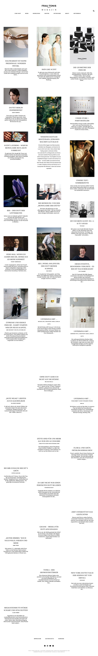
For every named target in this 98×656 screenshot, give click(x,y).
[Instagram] (47, 646)
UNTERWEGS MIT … (49, 319)
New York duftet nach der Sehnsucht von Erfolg (82, 575)
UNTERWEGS (77, 13)
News (27, 13)
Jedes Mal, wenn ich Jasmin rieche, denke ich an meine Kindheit (16, 256)
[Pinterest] (53, 646)
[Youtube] (50, 646)
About (67, 13)
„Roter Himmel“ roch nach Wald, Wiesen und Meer (16, 540)
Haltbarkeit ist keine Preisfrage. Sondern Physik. (15, 63)
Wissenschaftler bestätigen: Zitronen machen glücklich (49, 139)
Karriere (61, 638)
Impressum (37, 638)
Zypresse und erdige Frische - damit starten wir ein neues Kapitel (15, 325)
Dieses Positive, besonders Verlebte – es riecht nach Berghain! (82, 266)
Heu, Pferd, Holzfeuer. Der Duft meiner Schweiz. (49, 266)
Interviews (57, 13)
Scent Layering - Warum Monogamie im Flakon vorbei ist (16, 147)
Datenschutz (49, 638)
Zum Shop (18, 13)
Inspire (46, 13)
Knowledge (36, 13)
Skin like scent (49, 69)
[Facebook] (45, 646)
